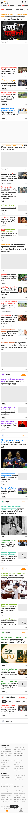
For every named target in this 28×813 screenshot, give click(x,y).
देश (2, 213)
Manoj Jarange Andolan (19, 753)
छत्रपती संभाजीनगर (6, 183)
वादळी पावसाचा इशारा (4, 797)
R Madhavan (17, 764)
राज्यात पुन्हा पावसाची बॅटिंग (18, 791)
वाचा (7, 811)
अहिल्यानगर (17, 701)
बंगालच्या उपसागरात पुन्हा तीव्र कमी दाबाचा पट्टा (20, 788)
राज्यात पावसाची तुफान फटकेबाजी (19, 803)
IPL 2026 (3, 764)
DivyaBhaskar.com (18, 808)
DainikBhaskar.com (5, 808)
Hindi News (3, 770)
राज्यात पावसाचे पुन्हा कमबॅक (6, 795)
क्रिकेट (3, 118)
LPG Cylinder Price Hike (19, 747)
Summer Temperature (6, 755)
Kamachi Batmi (4, 758)
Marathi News (4, 762)
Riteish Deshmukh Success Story (7, 757)
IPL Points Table (17, 762)
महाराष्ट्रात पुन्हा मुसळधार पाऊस (6, 801)
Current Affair (17, 758)
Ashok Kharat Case (18, 757)
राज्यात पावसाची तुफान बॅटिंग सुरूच (20, 799)
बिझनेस (3, 549)
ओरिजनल (4, 42)
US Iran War (3, 747)
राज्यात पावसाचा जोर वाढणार (6, 791)
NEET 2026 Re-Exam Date (7, 760)
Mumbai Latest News (5, 777)
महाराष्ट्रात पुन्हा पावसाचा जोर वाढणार (7, 793)
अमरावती (10, 701)
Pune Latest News (18, 777)
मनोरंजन (3, 429)
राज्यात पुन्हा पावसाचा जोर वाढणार (6, 799)
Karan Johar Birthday (18, 766)
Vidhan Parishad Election (6, 753)
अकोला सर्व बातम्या (22, 697)
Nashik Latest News (18, 779)
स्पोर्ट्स (3, 470)
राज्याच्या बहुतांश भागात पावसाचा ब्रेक (7, 788)
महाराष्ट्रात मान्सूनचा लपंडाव (18, 790)
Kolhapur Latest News (6, 781)
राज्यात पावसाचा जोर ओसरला (6, 803)
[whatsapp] (23, 42)
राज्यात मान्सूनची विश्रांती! (5, 786)
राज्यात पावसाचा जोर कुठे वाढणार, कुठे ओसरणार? (7, 790)
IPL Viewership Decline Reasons (7, 749)
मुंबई (3, 201)
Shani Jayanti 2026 (18, 755)
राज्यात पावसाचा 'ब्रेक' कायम (19, 786)
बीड (3, 297)
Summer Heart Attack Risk (19, 760)
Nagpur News (4, 779)
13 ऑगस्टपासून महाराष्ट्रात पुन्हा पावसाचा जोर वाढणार (20, 795)
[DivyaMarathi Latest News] (5, 2)
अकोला (4, 701)
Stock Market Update (6, 751)
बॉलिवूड (3, 403)
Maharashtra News (5, 775)
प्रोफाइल (21, 811)
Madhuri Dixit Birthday (19, 768)
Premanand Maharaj (5, 766)
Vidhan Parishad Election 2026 (20, 749)
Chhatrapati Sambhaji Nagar (20, 775)
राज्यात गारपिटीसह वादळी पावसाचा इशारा (20, 797)
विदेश (3, 536)
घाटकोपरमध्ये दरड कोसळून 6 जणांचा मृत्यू (20, 793)
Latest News (4, 768)
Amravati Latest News (19, 781)
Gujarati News (17, 770)
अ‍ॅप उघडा (14, 806)
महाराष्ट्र (3, 76)
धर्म (2, 338)
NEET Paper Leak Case (19, 751)
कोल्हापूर (24, 701)
